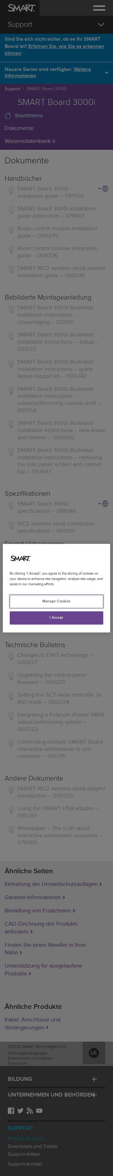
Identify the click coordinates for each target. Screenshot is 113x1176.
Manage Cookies (56, 601)
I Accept (56, 618)
